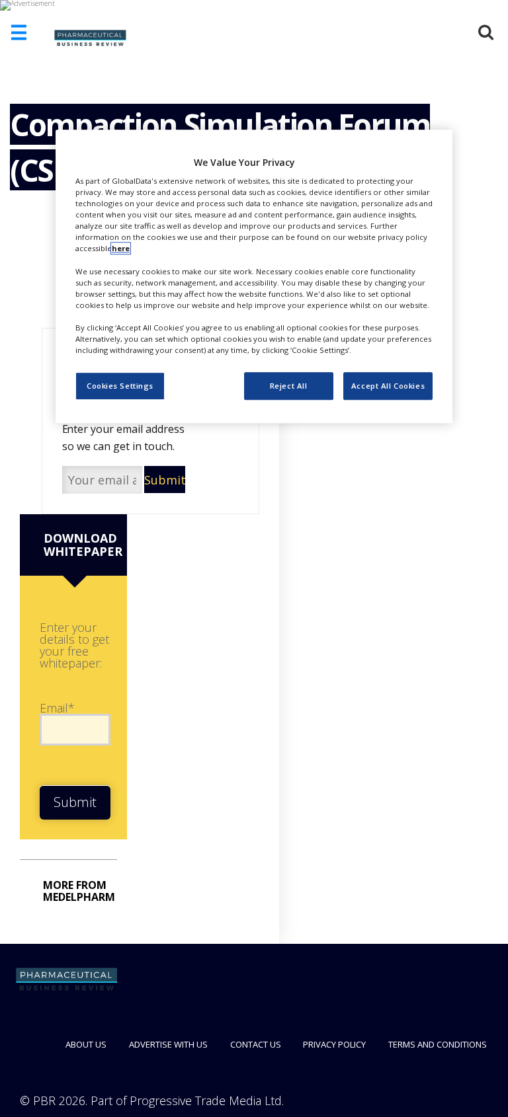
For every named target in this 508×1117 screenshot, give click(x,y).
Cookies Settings (120, 386)
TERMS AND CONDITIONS (437, 1044)
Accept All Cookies (388, 386)
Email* (57, 708)
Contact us (255, 1044)
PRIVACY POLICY (334, 1044)
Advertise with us (168, 1044)
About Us (85, 1044)
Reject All (289, 386)
